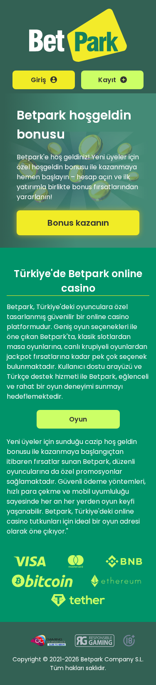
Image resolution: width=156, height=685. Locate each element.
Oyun (78, 419)
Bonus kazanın (78, 223)
